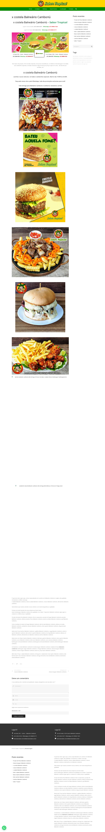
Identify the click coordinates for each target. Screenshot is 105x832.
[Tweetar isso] (17, 664)
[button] (4, 828)
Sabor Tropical (77, 41)
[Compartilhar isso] (13, 664)
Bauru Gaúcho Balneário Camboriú (82, 34)
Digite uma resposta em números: (20, 707)
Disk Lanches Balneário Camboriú (82, 36)
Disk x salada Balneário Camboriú (82, 31)
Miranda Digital (28, 748)
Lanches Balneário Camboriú (81, 38)
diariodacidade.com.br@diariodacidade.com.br (25, 738)
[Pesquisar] (76, 8)
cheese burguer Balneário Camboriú (83, 22)
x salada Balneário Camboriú (81, 29)
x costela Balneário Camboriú (81, 24)
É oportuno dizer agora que (82, 63)
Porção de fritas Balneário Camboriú (83, 20)
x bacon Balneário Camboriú (81, 27)
